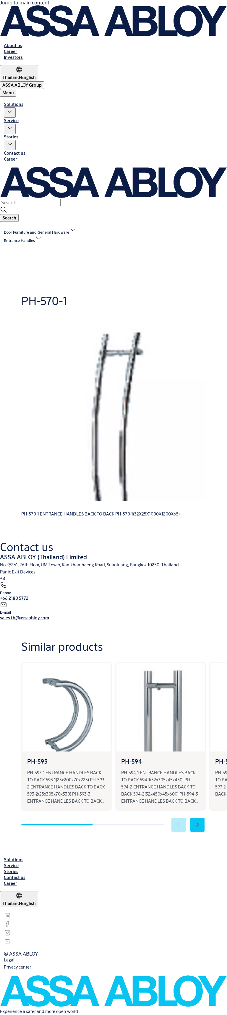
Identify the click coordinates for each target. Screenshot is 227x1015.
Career (10, 159)
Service (11, 120)
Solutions (13, 104)
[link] (13, 45)
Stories (11, 137)
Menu (8, 93)
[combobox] (30, 202)
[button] (10, 112)
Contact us (14, 153)
